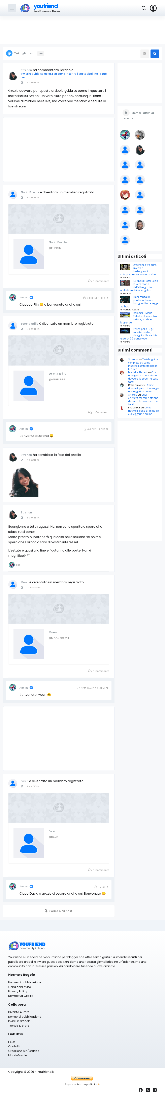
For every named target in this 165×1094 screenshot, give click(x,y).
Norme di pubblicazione (24, 982)
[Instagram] (155, 1090)
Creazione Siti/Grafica (23, 1051)
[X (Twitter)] (148, 1090)
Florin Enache (30, 192)
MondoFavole (17, 1055)
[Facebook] (141, 1090)
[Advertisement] (82, 30)
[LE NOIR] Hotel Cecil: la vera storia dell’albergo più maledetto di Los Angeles (139, 285)
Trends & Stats (18, 1026)
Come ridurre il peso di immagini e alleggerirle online (144, 388)
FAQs (11, 1042)
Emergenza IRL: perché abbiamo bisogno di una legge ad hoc (139, 301)
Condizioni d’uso (19, 987)
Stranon (26, 70)
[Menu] (12, 8)
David (24, 781)
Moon (25, 582)
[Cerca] (144, 8)
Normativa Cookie (20, 996)
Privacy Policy (17, 991)
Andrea (132, 394)
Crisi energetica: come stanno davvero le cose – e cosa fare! (143, 377)
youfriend (46, 6)
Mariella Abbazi (137, 372)
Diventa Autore (18, 1012)
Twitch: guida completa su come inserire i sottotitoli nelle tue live (64, 75)
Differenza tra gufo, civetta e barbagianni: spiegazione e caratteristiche (138, 269)
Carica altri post (60, 911)
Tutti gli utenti (28, 53)
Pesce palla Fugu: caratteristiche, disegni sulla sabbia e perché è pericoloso (138, 333)
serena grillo (29, 323)
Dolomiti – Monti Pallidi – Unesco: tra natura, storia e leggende (138, 317)
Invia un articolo (19, 1021)
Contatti (14, 1046)
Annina (24, 297)
